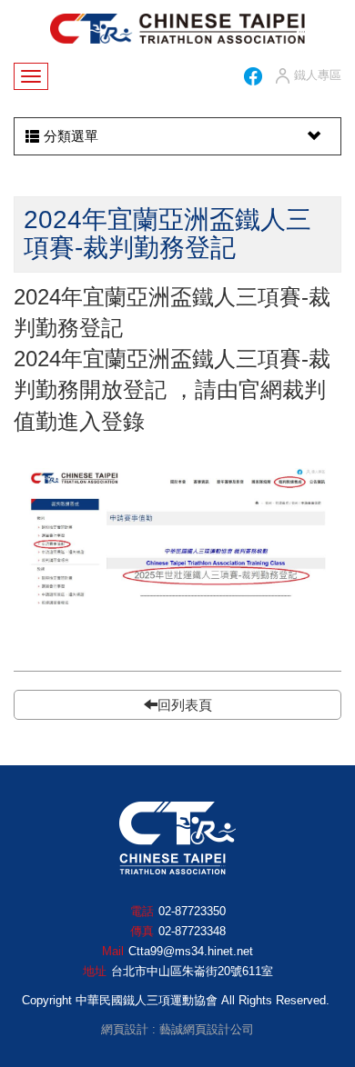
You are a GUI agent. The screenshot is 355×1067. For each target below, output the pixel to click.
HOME (177, 29)
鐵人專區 (317, 75)
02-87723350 (192, 911)
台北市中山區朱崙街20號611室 (192, 971)
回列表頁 (184, 705)
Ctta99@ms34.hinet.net (190, 951)
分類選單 (71, 136)
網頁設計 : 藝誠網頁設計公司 (177, 1029)
